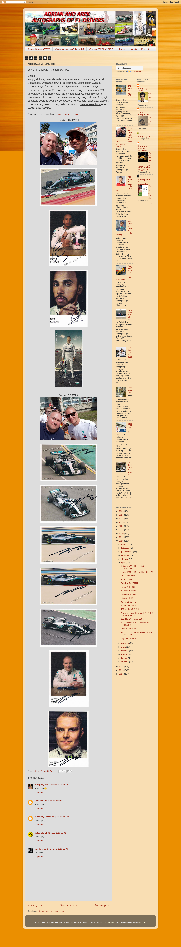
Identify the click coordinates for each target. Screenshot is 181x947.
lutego (124, 658)
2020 (121, 533)
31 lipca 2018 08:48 (60, 817)
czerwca (125, 643)
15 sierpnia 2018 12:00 (57, 849)
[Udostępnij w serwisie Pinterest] (70, 771)
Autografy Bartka (43, 817)
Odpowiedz (40, 792)
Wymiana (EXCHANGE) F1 (101, 49)
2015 (121, 674)
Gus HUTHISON (128, 576)
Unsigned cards (130, 390)
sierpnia (125, 559)
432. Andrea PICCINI (130, 609)
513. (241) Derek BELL (130, 352)
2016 (121, 670)
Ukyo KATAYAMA (128, 638)
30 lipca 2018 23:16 (59, 785)
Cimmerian (109, 922)
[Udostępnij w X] (65, 771)
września (125, 555)
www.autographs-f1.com (68, 114)
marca (124, 654)
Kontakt (133, 49)
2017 (121, 666)
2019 (121, 537)
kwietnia (125, 651)
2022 (121, 526)
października (127, 552)
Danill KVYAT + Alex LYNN (132, 619)
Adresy (122, 49)
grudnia (125, 544)
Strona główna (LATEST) (38, 49)
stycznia (125, 662)
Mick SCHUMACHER (130, 427)
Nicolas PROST (128, 598)
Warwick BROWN (128, 591)
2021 (121, 530)
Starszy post (102, 905)
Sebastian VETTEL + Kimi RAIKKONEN (132, 567)
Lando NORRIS (128, 587)
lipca (123, 563)
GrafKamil (39, 801)
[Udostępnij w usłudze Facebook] (67, 771)
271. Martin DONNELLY (130, 91)
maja (123, 647)
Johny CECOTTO (128, 602)
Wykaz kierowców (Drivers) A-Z (69, 49)
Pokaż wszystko (148, 204)
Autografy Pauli (42, 785)
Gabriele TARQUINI (129, 583)
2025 (121, 515)
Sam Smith (149, 120)
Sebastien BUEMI (130, 313)
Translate (137, 72)
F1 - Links (145, 49)
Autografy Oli (41, 833)
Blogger (142, 922)
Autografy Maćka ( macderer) (142, 148)
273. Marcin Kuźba (150, 192)
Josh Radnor (149, 98)
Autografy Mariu (142, 89)
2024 (121, 518)
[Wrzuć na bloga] (62, 771)
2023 (121, 522)
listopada (125, 548)
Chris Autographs (143, 113)
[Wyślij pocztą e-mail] (59, 771)
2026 (121, 511)
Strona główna (69, 905)
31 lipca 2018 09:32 (57, 833)
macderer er (40, 849)
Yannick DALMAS (128, 606)
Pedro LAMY (126, 579)
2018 (121, 541)
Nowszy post (35, 905)
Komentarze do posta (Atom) (51, 911)
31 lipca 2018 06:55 (54, 801)
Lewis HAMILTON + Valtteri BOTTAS (137, 572)
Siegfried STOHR (128, 594)
